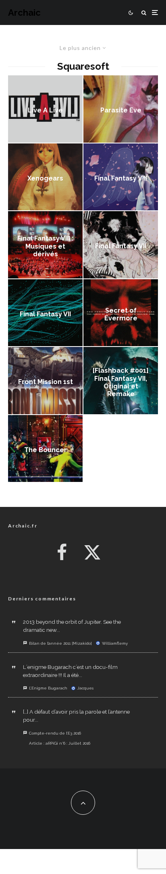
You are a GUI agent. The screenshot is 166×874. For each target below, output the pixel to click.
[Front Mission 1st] (45, 380)
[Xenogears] (45, 177)
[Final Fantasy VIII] (120, 177)
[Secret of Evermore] (120, 313)
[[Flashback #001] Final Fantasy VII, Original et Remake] (120, 380)
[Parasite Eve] (120, 109)
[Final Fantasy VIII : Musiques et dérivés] (45, 244)
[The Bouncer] (45, 448)
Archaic (24, 12)
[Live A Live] (45, 109)
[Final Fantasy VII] (120, 244)
